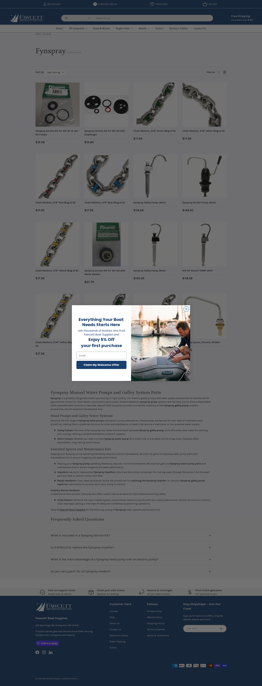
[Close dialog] (186, 309)
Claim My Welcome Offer (101, 365)
